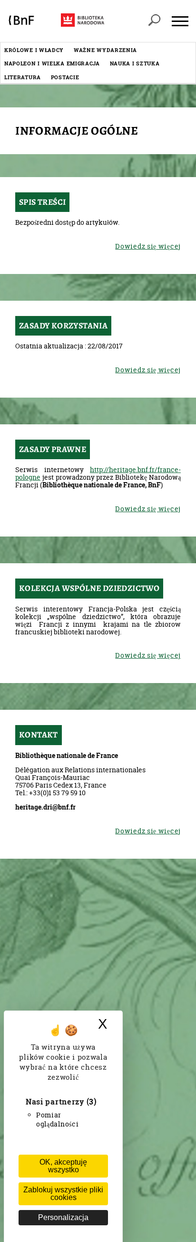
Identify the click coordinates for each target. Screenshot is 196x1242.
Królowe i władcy (34, 49)
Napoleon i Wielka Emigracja (52, 63)
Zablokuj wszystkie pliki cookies (63, 1193)
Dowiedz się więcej (148, 246)
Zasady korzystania (63, 325)
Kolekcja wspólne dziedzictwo (89, 588)
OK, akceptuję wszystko (63, 1166)
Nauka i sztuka (135, 63)
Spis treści (42, 202)
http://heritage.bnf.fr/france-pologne (98, 473)
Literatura (22, 77)
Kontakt (38, 734)
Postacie (65, 77)
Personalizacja (63, 1217)
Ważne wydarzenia (105, 49)
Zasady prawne (52, 449)
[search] (154, 21)
